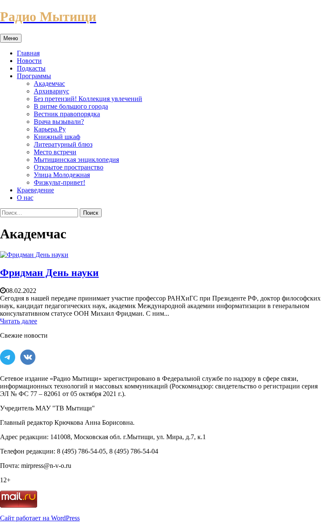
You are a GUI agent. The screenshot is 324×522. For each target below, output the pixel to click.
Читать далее (18, 321)
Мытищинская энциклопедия (76, 159)
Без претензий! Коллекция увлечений (88, 98)
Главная (28, 53)
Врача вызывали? (59, 121)
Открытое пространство (68, 167)
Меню (10, 38)
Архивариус (51, 91)
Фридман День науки (49, 272)
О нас (25, 197)
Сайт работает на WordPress (40, 518)
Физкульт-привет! (59, 182)
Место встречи (55, 152)
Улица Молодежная (62, 174)
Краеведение (35, 190)
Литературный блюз (63, 144)
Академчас (49, 83)
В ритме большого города (71, 106)
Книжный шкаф (57, 136)
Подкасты (31, 68)
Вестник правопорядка (67, 114)
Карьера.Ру (50, 129)
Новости (29, 60)
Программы (34, 75)
